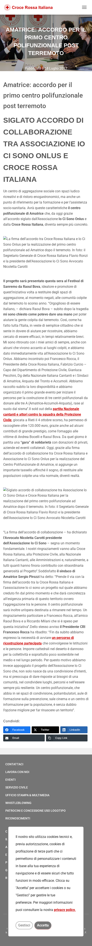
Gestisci (24, 925)
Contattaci (14, 764)
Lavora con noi (17, 772)
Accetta (43, 925)
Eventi (10, 779)
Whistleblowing (18, 803)
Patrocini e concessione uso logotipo (35, 810)
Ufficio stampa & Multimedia (27, 795)
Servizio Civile (16, 787)
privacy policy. (65, 910)
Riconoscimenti (17, 818)
